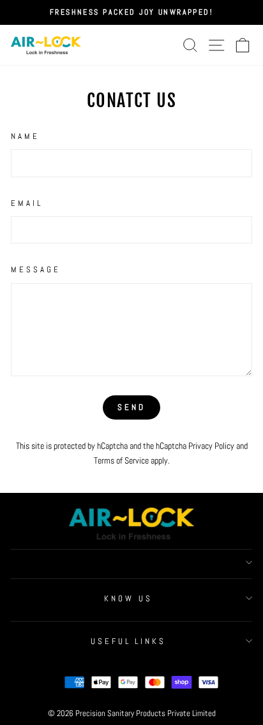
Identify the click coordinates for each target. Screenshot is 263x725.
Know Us (128, 598)
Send (131, 407)
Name (25, 136)
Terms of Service (121, 460)
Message (36, 269)
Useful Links (129, 641)
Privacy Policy (211, 445)
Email (27, 203)
